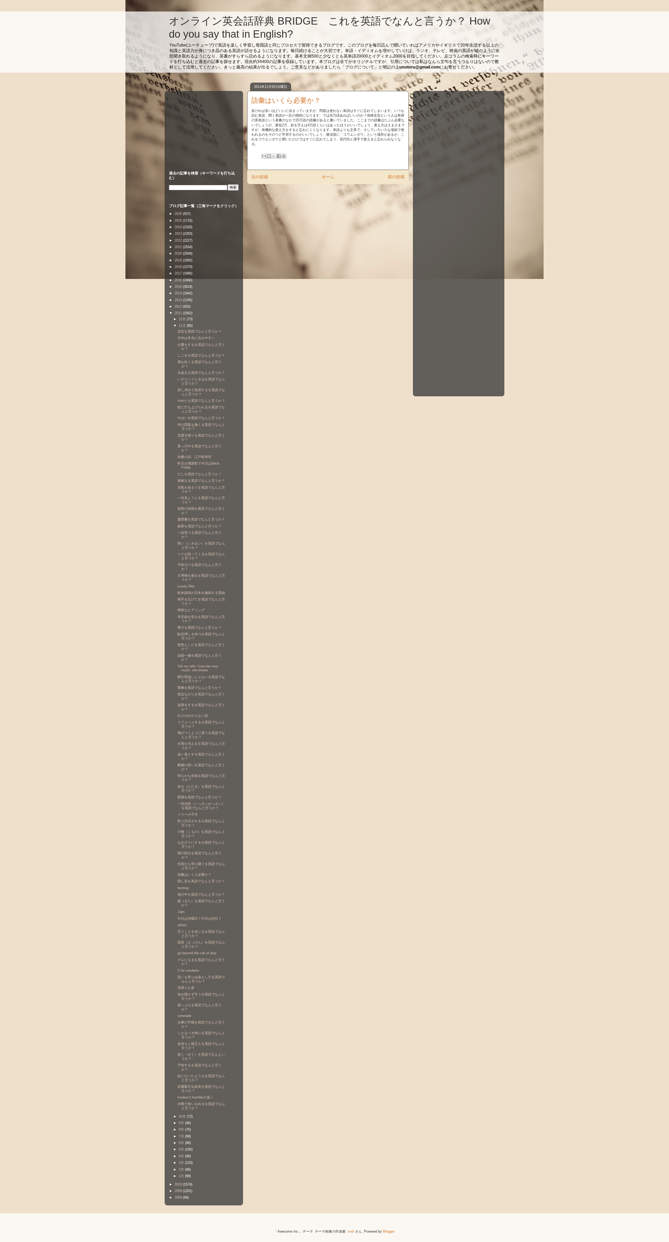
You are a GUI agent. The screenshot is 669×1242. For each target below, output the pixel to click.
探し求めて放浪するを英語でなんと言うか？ (201, 392)
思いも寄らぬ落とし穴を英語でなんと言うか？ (201, 979)
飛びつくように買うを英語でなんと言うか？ (201, 735)
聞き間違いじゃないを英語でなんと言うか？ (201, 679)
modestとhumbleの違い (195, 1097)
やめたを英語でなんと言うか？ (201, 401)
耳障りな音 (185, 988)
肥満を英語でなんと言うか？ (199, 797)
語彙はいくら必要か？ (194, 875)
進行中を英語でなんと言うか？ (201, 894)
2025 (179, 220)
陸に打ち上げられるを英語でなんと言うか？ (201, 409)
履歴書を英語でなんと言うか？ (201, 519)
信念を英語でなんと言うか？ (199, 331)
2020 (179, 253)
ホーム (328, 177)
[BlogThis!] (269, 156)
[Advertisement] (201, 125)
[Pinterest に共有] (283, 156)
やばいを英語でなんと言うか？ (201, 418)
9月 (182, 1123)
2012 (179, 306)
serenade (184, 1016)
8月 (182, 1129)
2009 (179, 1191)
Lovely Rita (185, 586)
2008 (179, 1197)
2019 (179, 260)
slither (182, 925)
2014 (179, 293)
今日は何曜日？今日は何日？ (199, 918)
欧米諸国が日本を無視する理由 (201, 593)
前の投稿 (396, 177)
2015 (179, 287)
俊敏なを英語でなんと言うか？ (201, 481)
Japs (181, 912)
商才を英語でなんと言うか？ (199, 627)
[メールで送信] (264, 156)
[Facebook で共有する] (278, 156)
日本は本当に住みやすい (196, 338)
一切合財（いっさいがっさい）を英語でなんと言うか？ (201, 806)
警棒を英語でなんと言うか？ (199, 688)
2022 (179, 240)
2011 (179, 313)
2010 (179, 1184)
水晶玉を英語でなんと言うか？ (201, 373)
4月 (182, 1156)
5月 (182, 1149)
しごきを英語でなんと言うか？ (201, 355)
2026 (179, 214)
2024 (179, 227)
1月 (182, 1176)
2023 (179, 234)
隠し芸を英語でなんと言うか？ (201, 881)
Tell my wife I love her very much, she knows (197, 668)
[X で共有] (273, 156)
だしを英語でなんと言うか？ (199, 474)
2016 (179, 280)
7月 (182, 1136)
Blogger (388, 1231)
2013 (179, 300)
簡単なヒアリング (191, 610)
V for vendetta (188, 970)
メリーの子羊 (187, 814)
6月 (182, 1143)
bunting (182, 888)
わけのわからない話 (192, 716)
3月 (182, 1163)
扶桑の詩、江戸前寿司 (194, 457)
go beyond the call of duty (197, 953)
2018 (179, 267)
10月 (183, 1116)
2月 (182, 1169)
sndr (351, 1231)
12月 (183, 319)
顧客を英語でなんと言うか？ (199, 526)
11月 (183, 326)
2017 (179, 273)
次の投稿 (259, 177)
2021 (179, 247)
